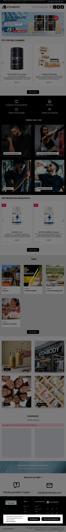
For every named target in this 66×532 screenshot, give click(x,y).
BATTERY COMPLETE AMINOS (49, 232)
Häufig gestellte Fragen (16, 492)
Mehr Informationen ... (11, 521)
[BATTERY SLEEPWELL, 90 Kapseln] (17, 216)
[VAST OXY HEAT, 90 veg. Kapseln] (17, 58)
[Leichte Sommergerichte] (55, 275)
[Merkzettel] (58, 7)
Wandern (6, 290)
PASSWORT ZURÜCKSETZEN (55, 1)
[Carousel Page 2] (27, 34)
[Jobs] (16, 391)
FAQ (25, 509)
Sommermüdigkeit (31, 290)
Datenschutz (38, 514)
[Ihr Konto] (62, 7)
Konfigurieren (34, 519)
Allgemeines (38, 509)
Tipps (25, 511)
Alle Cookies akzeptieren (51, 519)
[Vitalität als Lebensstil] (49, 176)
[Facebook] (48, 508)
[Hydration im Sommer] (11, 309)
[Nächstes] (62, 24)
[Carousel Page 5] (36, 34)
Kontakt (37, 506)
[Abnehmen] (16, 176)
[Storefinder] (49, 356)
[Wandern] (11, 275)
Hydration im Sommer (10, 324)
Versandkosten (55, 528)
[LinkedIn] (52, 513)
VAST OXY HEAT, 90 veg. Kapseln (17, 74)
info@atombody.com (49, 492)
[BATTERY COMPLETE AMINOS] (49, 216)
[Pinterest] (56, 508)
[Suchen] (51, 7)
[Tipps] (16, 356)
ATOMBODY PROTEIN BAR (49, 74)
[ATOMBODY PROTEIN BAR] (49, 58)
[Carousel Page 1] (25, 34)
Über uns (26, 506)
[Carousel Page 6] (38, 34)
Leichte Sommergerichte (55, 290)
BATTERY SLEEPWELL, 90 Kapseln (17, 232)
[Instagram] (48, 513)
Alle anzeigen (33, 92)
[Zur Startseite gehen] (11, 7)
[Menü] (54, 7)
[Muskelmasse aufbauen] (16, 140)
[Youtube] (52, 508)
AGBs (36, 511)
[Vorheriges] (4, 24)
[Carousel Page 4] (34, 34)
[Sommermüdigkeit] (33, 275)
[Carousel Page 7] (40, 34)
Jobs (25, 514)
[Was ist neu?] (49, 391)
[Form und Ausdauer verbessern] (49, 140)
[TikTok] (56, 513)
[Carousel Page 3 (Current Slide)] (30, 34)
